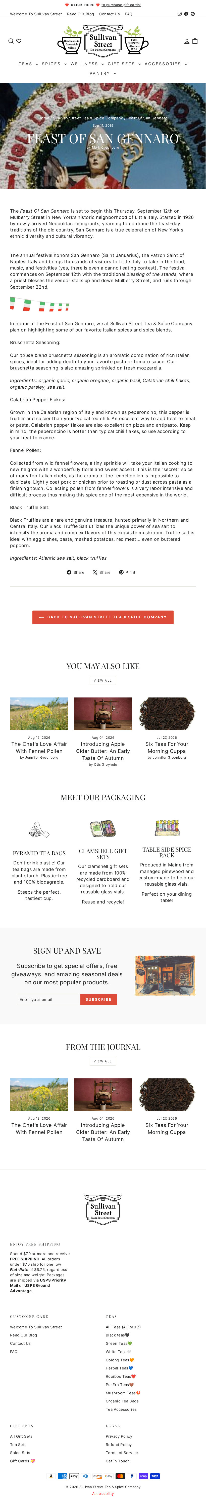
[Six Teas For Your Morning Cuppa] (167, 713)
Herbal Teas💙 (119, 1368)
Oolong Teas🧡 (120, 1360)
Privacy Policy (119, 1436)
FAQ (128, 14)
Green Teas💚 (119, 1343)
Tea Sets (18, 1444)
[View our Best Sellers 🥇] (18, 40)
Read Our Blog (80, 14)
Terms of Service (122, 1452)
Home (43, 118)
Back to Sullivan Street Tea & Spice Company (106, 617)
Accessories (164, 63)
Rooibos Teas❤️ (121, 1376)
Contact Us (109, 14)
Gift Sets (122, 63)
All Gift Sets (21, 1436)
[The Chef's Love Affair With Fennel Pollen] (39, 713)
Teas (26, 63)
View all (103, 680)
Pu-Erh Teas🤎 (120, 1384)
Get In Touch (118, 1461)
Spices (52, 63)
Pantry (101, 73)
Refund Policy (119, 1444)
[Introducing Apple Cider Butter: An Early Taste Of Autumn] (103, 713)
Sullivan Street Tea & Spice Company (88, 118)
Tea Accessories (121, 1409)
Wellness (85, 63)
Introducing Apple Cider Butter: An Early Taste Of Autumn (103, 751)
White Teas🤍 (119, 1351)
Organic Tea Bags (122, 1401)
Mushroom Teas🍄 (123, 1393)
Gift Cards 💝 (22, 1461)
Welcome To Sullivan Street (36, 14)
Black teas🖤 (118, 1335)
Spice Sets (20, 1452)
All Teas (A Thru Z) (123, 1327)
